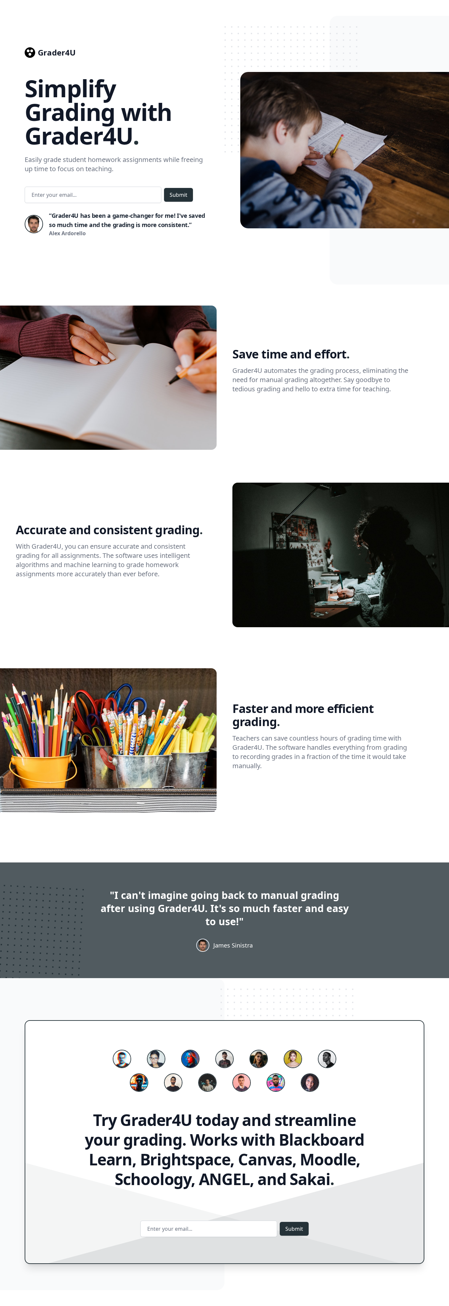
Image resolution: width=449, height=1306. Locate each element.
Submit (178, 194)
